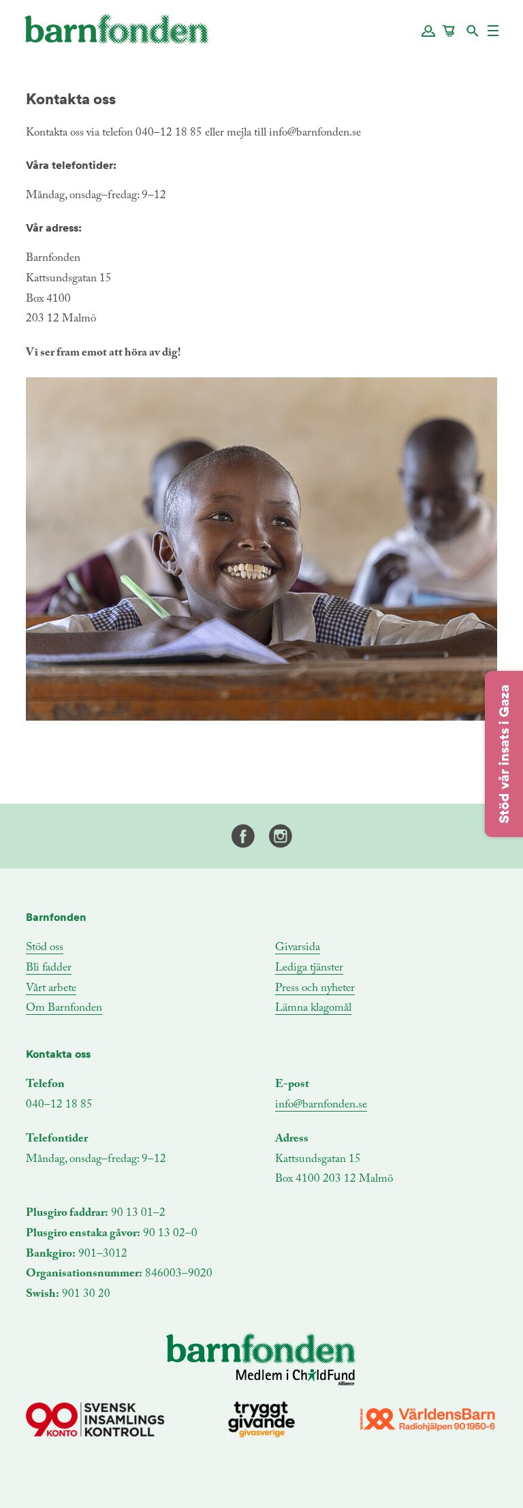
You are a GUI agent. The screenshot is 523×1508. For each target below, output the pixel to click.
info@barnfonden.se (321, 1105)
